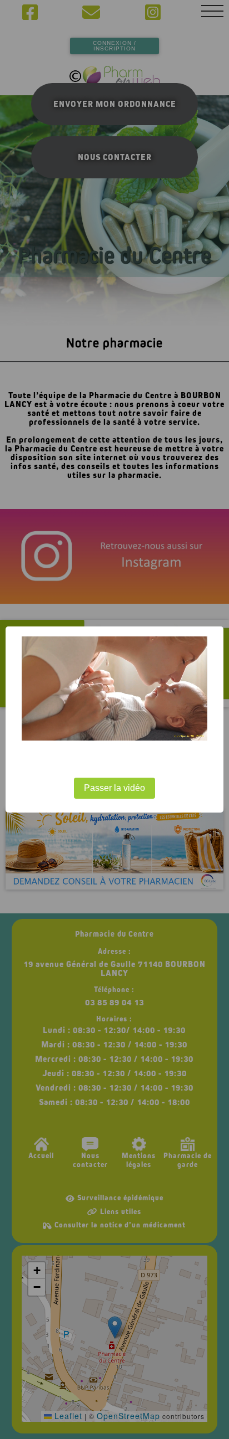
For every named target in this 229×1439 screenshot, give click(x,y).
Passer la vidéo (114, 788)
